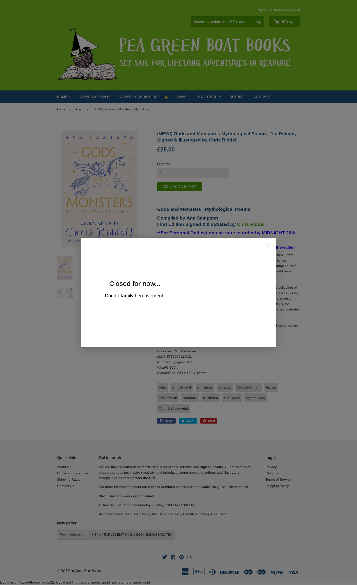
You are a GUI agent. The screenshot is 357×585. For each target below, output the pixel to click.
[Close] (268, 246)
